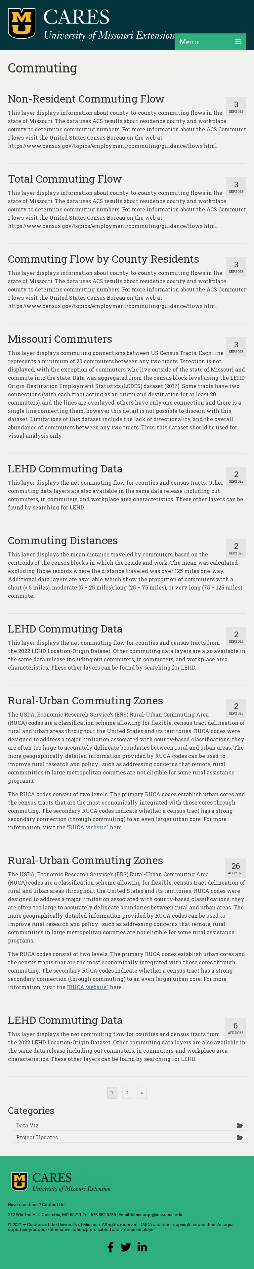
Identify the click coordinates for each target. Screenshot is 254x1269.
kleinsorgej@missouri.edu (156, 1214)
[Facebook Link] (110, 1249)
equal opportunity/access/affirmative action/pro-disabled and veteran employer (121, 1227)
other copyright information (188, 1224)
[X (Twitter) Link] (125, 1249)
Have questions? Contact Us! (36, 1204)
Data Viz (27, 1125)
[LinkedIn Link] (142, 1249)
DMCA (146, 1224)
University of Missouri (79, 1224)
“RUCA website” (87, 827)
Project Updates (37, 1137)
